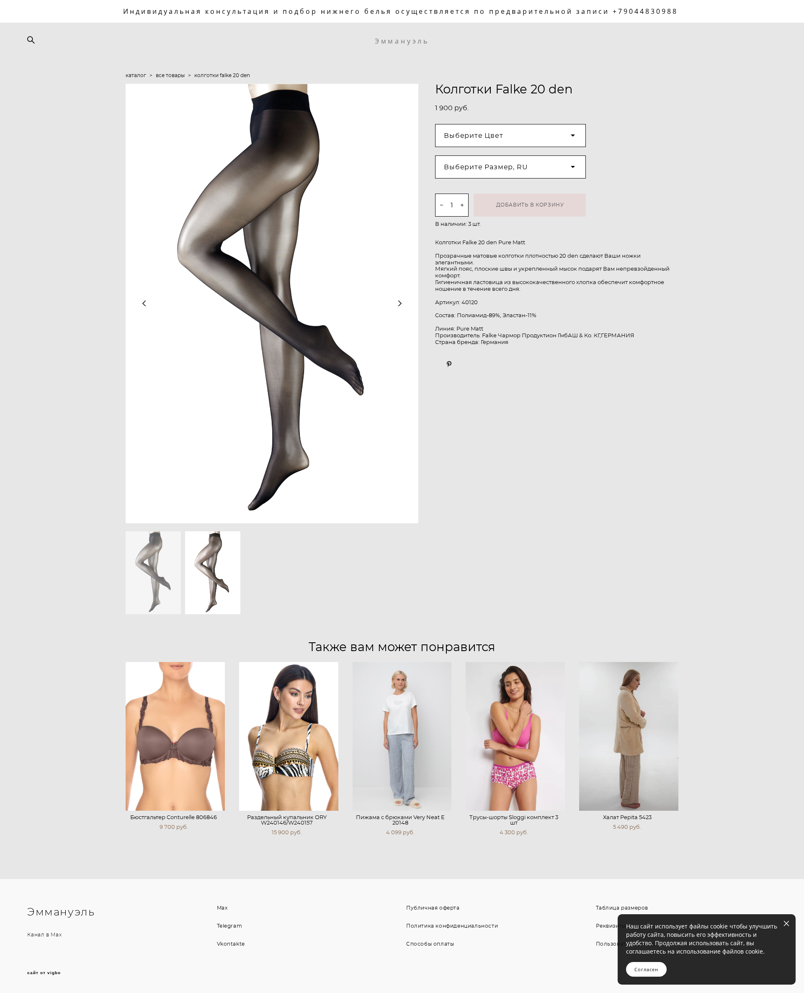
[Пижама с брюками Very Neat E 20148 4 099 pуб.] (402, 736)
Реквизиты (611, 925)
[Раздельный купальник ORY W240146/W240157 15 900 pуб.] (288, 736)
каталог (136, 75)
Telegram (229, 925)
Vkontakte (231, 943)
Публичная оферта (433, 907)
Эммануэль (402, 41)
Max (56, 934)
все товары (170, 75)
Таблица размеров (622, 907)
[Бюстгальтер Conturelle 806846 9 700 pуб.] (175, 736)
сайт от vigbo (44, 973)
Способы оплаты (430, 943)
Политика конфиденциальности (452, 925)
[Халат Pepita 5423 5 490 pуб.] (628, 736)
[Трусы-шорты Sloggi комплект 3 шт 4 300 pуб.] (515, 736)
